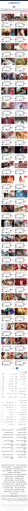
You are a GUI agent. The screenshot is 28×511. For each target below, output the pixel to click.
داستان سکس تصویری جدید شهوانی (21, 437)
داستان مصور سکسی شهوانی (7, 454)
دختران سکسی (20, 376)
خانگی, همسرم (20, 374)
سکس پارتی (7, 424)
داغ (20, 386)
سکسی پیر (7, 378)
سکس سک (7, 414)
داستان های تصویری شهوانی (21, 464)
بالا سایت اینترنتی (22, 400)
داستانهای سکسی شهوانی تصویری (19, 474)
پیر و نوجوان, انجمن (20, 391)
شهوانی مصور (22, 491)
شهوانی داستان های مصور (8, 487)
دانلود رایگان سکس (7, 402)
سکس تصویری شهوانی (18, 478)
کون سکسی (20, 409)
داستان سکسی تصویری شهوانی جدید (7, 448)
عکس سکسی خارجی (20, 421)
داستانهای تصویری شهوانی (7, 470)
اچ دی (7, 374)
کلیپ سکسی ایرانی (7, 407)
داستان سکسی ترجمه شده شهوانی (21, 441)
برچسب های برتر (22, 427)
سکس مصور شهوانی (9, 478)
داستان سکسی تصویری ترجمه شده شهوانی (20, 445)
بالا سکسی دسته (22, 372)
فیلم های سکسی (20, 404)
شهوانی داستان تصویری (20, 481)
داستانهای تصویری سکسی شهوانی (19, 470)
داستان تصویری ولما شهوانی (8, 434)
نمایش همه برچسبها (14, 495)
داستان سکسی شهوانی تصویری (7, 451)
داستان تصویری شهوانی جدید (20, 434)
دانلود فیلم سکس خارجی (7, 421)
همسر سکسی (7, 397)
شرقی (7, 376)
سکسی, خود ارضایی (20, 388)
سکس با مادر (7, 412)
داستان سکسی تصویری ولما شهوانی (21, 452)
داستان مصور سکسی (20, 412)
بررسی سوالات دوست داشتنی (20, 394)
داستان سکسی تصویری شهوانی (18, 508)
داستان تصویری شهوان (22, 432)
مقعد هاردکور (7, 383)
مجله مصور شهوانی (14, 493)
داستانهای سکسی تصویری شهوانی (14, 472)
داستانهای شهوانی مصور (19, 476)
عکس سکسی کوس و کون (7, 404)
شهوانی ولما (15, 491)
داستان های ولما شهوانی (18, 468)
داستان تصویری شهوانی (8, 432)
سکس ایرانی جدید (7, 409)
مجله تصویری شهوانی (8, 491)
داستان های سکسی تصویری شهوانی (8, 464)
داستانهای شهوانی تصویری (7, 474)
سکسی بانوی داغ (20, 378)
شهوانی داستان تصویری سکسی (9, 481)
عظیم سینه (7, 381)
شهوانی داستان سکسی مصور (18, 485)
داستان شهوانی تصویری (21, 454)
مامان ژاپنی (7, 386)
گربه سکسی (7, 388)
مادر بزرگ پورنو (7, 393)
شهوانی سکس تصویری (9, 489)
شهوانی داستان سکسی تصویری (8, 483)
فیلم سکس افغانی (20, 414)
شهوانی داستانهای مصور (19, 489)
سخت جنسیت (20, 383)
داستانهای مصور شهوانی (8, 476)
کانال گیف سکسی (20, 419)
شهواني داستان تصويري (19, 479)
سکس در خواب (20, 402)
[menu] (14, 7)
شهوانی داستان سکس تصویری (21, 483)
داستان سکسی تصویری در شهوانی (21, 448)
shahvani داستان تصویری (21, 429)
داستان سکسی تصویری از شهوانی (8, 441)
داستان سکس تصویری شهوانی (7, 437)
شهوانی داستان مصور (8, 485)
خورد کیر (20, 381)
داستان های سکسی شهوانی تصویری (19, 466)
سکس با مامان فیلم (20, 424)
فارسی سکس (20, 407)
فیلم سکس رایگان (7, 416)
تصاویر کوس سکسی (7, 419)
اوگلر (7, 391)
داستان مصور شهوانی (22, 456)
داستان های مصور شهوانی (6, 466)
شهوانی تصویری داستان (9, 479)
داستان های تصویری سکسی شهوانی (8, 457)
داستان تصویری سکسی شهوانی (7, 429)
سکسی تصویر (20, 416)
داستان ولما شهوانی (9, 468)
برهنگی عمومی (20, 397)
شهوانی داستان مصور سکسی (19, 487)
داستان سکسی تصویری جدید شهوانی (8, 445)
